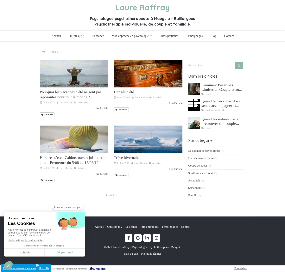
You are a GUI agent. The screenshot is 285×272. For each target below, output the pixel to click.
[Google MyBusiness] (138, 238)
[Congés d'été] (148, 73)
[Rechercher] (239, 65)
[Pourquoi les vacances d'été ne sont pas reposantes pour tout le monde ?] (74, 73)
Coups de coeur (197, 165)
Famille (192, 195)
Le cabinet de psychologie (204, 150)
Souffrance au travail (200, 173)
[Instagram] (156, 238)
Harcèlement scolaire (201, 158)
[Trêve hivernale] (148, 139)
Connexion (240, 268)
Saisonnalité (195, 187)
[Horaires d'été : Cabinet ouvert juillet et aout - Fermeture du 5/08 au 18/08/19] (74, 139)
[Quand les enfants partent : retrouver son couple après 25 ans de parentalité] (194, 123)
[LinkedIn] (147, 238)
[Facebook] (128, 238)
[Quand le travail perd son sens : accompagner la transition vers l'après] (194, 105)
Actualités (194, 180)
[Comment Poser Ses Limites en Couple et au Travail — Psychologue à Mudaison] (194, 89)
